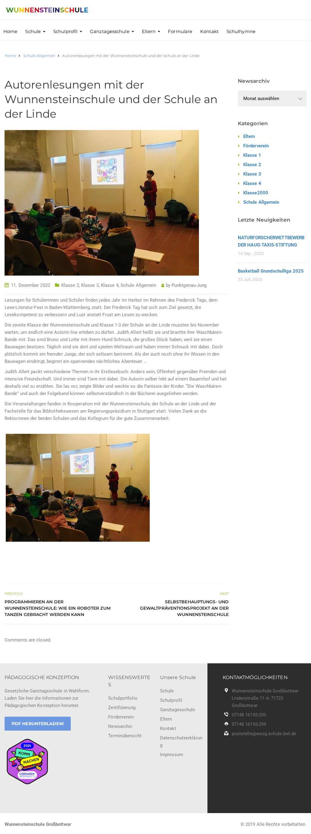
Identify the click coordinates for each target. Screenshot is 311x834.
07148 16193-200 (249, 715)
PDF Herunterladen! (38, 723)
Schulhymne (241, 31)
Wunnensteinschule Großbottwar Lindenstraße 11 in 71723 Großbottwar (265, 698)
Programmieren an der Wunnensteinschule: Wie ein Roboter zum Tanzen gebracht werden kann (58, 608)
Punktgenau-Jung (189, 285)
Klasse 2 (70, 285)
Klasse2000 (255, 193)
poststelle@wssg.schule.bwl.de (264, 733)
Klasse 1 (252, 155)
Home (10, 31)
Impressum (171, 754)
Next (159, 488)
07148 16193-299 (249, 724)
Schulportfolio (122, 698)
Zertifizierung (121, 707)
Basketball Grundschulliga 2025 (271, 271)
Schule (33, 31)
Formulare (180, 31)
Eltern (149, 31)
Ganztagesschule (109, 31)
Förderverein (256, 146)
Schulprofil (65, 31)
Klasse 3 (90, 285)
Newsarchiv (120, 726)
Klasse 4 (109, 285)
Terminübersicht (125, 736)
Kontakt (209, 31)
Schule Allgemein (138, 285)
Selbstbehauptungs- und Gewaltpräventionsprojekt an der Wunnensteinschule (184, 608)
